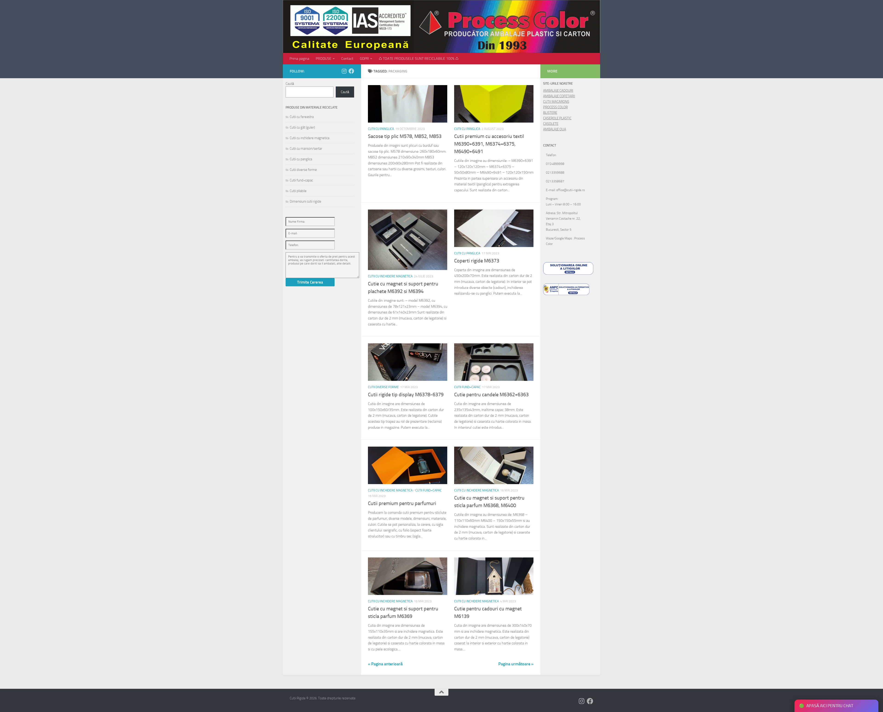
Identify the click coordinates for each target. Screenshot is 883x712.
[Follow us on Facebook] (351, 71)
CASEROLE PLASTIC (557, 118)
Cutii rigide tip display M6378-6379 (406, 395)
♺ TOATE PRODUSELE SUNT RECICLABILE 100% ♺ (419, 58)
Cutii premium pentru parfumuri (402, 503)
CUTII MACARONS (556, 102)
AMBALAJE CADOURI (558, 91)
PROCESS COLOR (555, 107)
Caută (290, 84)
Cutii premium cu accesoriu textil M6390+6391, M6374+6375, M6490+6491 (489, 144)
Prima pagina (299, 58)
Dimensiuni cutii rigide (305, 201)
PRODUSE (323, 58)
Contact (347, 58)
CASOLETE (550, 124)
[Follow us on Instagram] (344, 71)
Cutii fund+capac (467, 387)
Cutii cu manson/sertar (306, 148)
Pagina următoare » (515, 663)
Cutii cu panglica (381, 129)
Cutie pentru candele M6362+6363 (491, 395)
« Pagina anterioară (385, 663)
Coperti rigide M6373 (476, 261)
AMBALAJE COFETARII (559, 96)
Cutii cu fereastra (302, 117)
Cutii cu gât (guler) (302, 127)
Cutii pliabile (298, 191)
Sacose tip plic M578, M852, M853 (405, 136)
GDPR (364, 58)
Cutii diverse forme (383, 387)
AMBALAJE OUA (554, 129)
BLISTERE (550, 113)
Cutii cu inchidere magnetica (390, 276)
